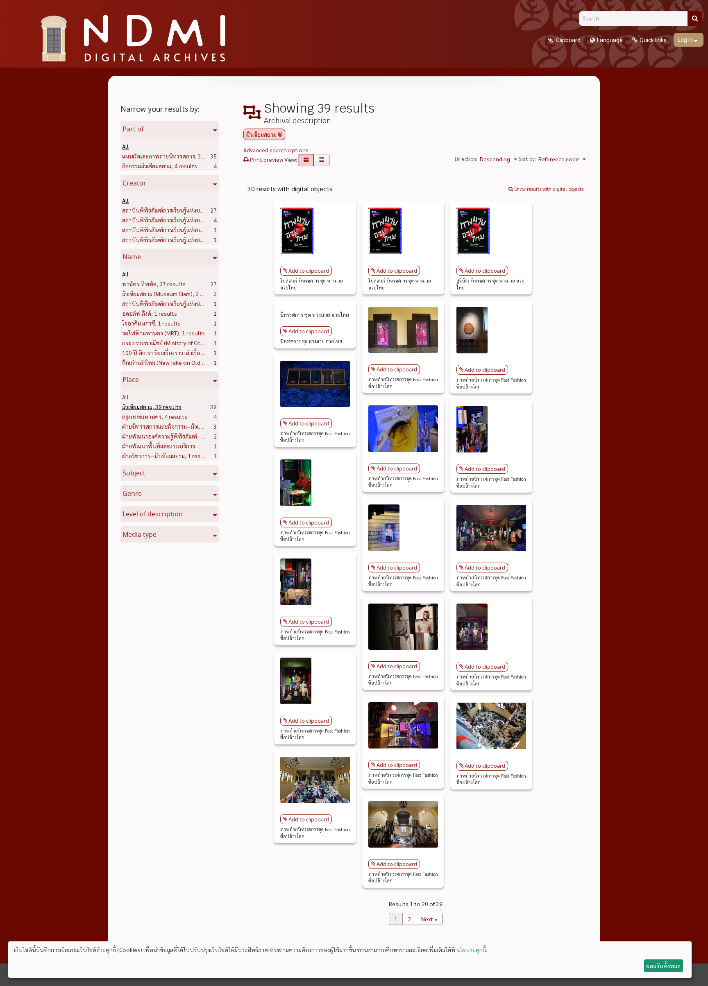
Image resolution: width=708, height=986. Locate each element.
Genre (132, 493)
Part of (133, 128)
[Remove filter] (280, 134)
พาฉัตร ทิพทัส (154, 283)
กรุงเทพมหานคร (154, 416)
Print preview (266, 159)
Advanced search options (276, 150)
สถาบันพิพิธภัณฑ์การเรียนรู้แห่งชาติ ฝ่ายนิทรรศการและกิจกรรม (210, 220)
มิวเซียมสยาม (152, 406)
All (125, 146)
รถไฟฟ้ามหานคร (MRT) (163, 333)
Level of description (153, 513)
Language (610, 40)
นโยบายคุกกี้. (471, 949)
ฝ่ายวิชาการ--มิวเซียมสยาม (166, 455)
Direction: (466, 158)
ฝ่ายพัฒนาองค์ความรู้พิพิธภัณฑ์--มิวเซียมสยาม (189, 436)
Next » (429, 919)
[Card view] (306, 160)
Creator (134, 183)
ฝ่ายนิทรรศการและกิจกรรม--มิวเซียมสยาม (184, 426)
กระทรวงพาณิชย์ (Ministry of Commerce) (185, 342)
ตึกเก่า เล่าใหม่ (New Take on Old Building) (186, 362)
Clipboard (568, 40)
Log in (686, 39)
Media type (140, 534)
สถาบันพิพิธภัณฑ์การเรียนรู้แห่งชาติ (179, 210)
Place (131, 379)
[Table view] (321, 160)
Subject (134, 472)
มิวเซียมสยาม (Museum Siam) (170, 293)
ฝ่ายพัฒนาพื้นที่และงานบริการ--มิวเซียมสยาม (188, 446)
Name (132, 256)
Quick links (653, 40)
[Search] (695, 18)
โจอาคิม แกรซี (151, 323)
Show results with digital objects (548, 188)
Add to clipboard (308, 270)
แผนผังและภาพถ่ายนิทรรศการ (173, 156)
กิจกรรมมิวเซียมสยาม (159, 166)
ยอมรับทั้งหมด (663, 965)
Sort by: (527, 158)
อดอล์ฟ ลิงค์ (149, 313)
